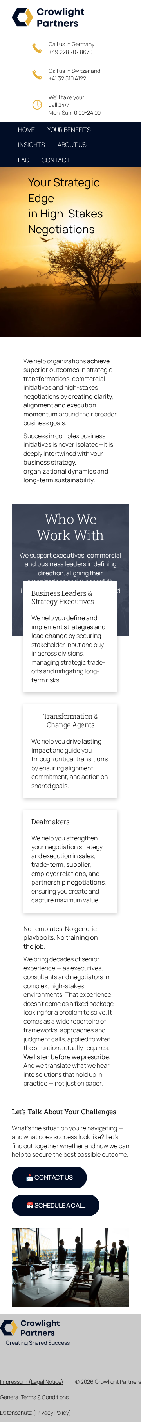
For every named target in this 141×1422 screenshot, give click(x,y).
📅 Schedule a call (55, 1205)
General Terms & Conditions (34, 1397)
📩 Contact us (49, 1177)
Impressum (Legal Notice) (31, 1381)
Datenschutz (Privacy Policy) (35, 1412)
